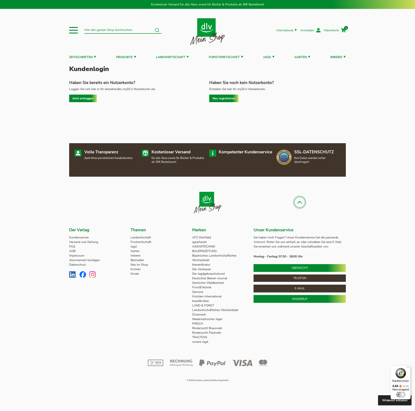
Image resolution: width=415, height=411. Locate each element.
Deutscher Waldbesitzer (208, 283)
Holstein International (207, 296)
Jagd (267, 57)
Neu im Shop (139, 265)
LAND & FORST (203, 305)
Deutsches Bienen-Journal (209, 278)
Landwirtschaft (170, 57)
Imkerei (336, 57)
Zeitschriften (81, 57)
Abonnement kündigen (84, 260)
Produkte (124, 57)
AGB (72, 251)
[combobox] (122, 30)
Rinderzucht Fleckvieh (206, 333)
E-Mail (300, 288)
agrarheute (199, 242)
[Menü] (408, 368)
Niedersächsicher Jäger (207, 319)
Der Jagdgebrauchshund (208, 274)
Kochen (135, 269)
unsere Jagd (200, 342)
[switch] (400, 394)
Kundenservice (79, 237)
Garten (300, 57)
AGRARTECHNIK (203, 246)
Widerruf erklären (394, 400)
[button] (73, 30)
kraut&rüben (200, 301)
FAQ (72, 246)
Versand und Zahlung (83, 242)
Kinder (135, 274)
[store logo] (207, 30)
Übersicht (299, 268)
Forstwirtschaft (224, 57)
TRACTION (199, 337)
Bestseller (137, 260)
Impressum (76, 256)
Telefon (299, 278)
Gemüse (198, 292)
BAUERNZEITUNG (204, 251)
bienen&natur (201, 265)
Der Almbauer (201, 269)
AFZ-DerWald (201, 237)
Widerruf (300, 299)
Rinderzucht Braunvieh (207, 328)
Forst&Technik (202, 287)
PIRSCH (197, 324)
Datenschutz (77, 265)
